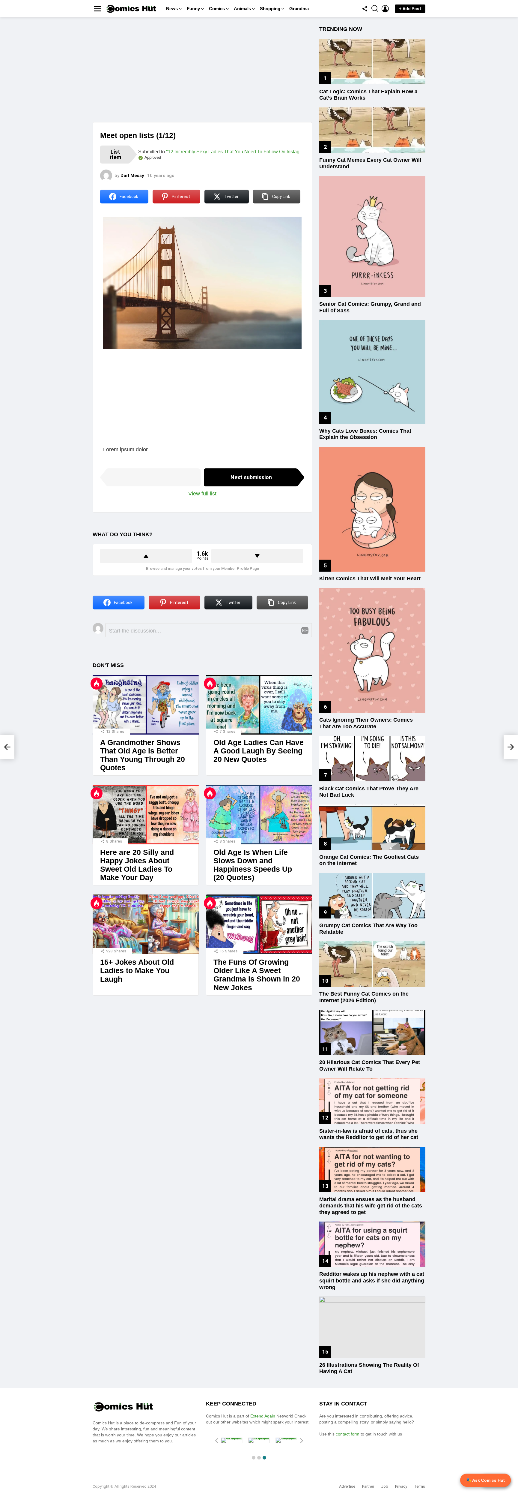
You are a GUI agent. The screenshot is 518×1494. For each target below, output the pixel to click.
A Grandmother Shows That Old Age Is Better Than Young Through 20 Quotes (142, 755)
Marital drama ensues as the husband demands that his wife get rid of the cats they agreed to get (370, 1205)
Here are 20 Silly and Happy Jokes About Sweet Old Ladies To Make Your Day (137, 865)
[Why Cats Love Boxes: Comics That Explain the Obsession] (372, 372)
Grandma (299, 8)
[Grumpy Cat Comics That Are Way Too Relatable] (372, 895)
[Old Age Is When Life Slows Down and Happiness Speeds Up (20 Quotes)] (259, 814)
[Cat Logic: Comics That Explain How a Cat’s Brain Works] (372, 61)
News (172, 8)
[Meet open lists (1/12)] (7, 747)
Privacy (401, 1486)
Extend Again (262, 1416)
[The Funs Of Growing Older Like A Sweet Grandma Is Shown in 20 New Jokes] (259, 924)
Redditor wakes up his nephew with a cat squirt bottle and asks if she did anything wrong (371, 1280)
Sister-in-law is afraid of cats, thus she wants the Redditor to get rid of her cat (368, 1134)
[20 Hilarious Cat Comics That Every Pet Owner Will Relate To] (372, 1032)
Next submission (251, 477)
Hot (97, 684)
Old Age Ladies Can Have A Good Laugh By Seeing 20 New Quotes (258, 750)
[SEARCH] (375, 9)
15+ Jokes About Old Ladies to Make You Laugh (137, 970)
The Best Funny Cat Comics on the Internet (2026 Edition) (364, 997)
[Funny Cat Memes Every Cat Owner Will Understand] (372, 130)
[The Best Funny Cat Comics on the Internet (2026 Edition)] (372, 964)
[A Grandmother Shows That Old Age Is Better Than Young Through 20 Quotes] (146, 705)
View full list (202, 494)
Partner (368, 1486)
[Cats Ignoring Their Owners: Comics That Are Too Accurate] (372, 650)
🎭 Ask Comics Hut (485, 1480)
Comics (217, 8)
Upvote (146, 556)
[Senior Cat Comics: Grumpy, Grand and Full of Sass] (372, 236)
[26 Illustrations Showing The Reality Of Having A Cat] (372, 1327)
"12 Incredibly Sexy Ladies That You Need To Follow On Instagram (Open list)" (249, 151)
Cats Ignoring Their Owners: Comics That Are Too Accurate (366, 723)
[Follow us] (364, 9)
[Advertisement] (202, 74)
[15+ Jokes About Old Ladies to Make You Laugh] (146, 924)
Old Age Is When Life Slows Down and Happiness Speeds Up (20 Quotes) (252, 865)
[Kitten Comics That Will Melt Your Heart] (372, 509)
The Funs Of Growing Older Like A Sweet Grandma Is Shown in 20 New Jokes (256, 974)
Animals (242, 8)
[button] (253, 1457)
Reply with (304, 630)
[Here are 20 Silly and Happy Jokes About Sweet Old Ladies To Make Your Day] (146, 814)
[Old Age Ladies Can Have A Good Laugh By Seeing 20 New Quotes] (259, 705)
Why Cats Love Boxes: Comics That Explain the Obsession (365, 434)
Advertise (347, 1486)
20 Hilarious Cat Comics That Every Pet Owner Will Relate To (369, 1065)
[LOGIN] (385, 9)
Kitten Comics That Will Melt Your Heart (370, 579)
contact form (348, 1434)
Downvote (257, 556)
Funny (193, 8)
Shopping (270, 8)
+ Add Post (410, 8)
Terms (419, 1486)
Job (384, 1486)
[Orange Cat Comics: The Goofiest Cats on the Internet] (372, 827)
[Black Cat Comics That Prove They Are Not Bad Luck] (372, 758)
